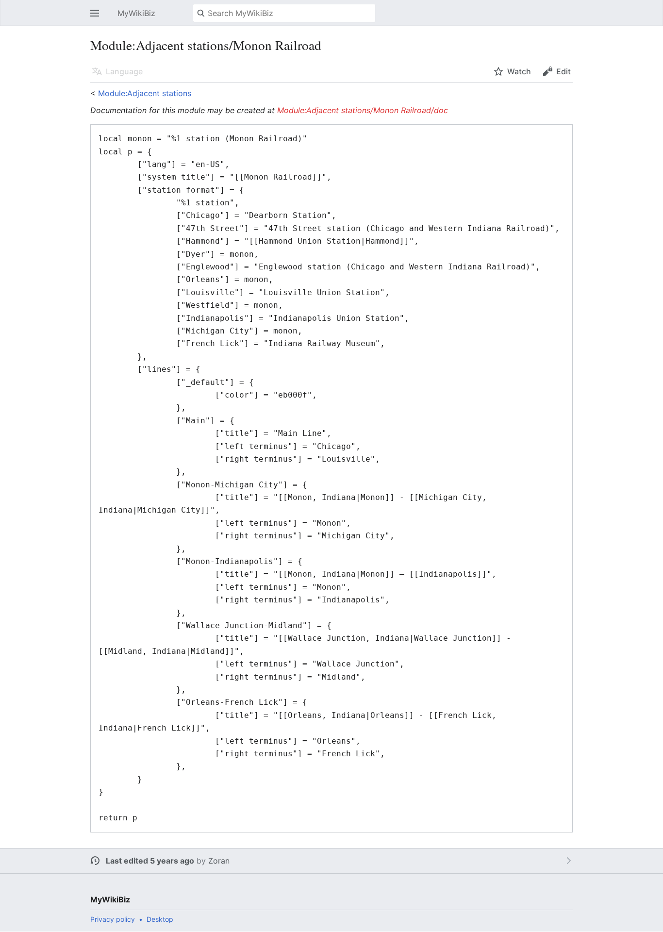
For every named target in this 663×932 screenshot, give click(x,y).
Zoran (219, 860)
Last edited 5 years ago (150, 860)
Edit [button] (563, 71)
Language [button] (124, 71)
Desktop (160, 919)
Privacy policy (112, 919)
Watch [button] (519, 71)
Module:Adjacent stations (144, 93)
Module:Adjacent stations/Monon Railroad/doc (362, 110)
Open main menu (97, 18)
